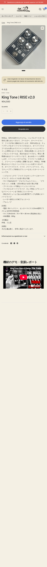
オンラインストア (7, 16)
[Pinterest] (17, 243)
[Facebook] (11, 243)
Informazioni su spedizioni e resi (14, 236)
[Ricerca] (40, 9)
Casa (3, 22)
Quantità (5, 106)
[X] (14, 243)
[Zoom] (42, 28)
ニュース (19, 16)
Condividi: (5, 243)
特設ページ (27, 16)
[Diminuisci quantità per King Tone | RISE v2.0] (3, 111)
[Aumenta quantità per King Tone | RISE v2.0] (10, 111)
